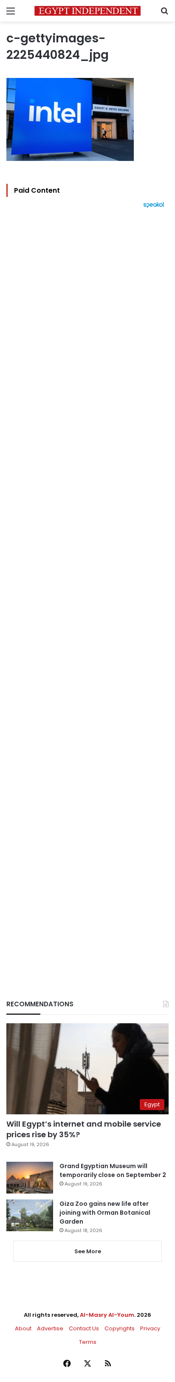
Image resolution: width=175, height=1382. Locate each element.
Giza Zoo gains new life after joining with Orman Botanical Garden (104, 1212)
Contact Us (84, 1328)
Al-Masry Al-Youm (107, 1315)
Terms (87, 1342)
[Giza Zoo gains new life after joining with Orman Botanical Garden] (29, 1215)
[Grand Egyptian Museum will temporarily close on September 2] (29, 1178)
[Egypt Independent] (87, 11)
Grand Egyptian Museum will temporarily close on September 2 (112, 1170)
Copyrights (119, 1328)
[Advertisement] (87, 589)
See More (87, 1251)
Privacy (150, 1328)
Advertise (50, 1328)
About (23, 1328)
